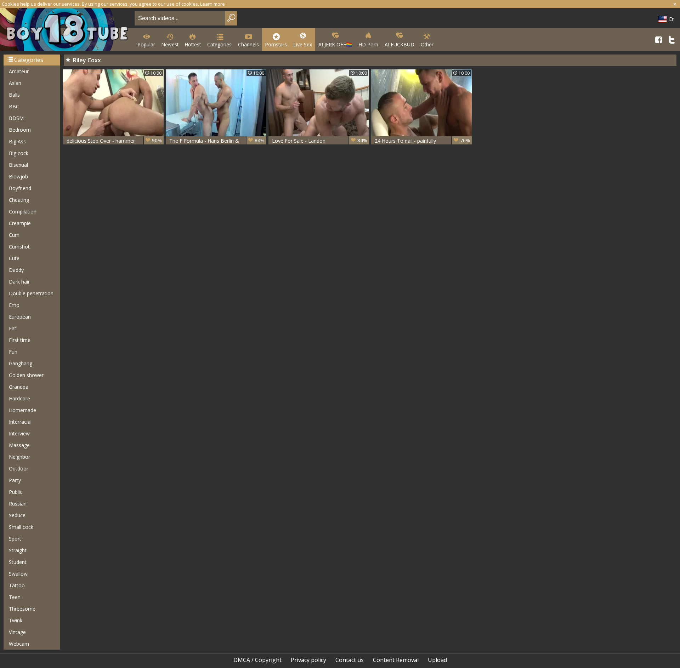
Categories (219, 44)
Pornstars (276, 44)
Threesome (22, 608)
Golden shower (26, 375)
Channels (248, 44)
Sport (15, 538)
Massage (19, 445)
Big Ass (17, 141)
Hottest (193, 44)
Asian (15, 83)
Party (15, 480)
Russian (18, 503)
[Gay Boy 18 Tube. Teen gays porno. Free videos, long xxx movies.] (66, 30)
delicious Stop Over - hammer (114, 140)
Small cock (21, 527)
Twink (15, 620)
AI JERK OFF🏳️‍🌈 (335, 44)
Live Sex (302, 44)
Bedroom (20, 129)
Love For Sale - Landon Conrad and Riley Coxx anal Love (319, 140)
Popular (146, 44)
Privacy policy (308, 660)
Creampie (20, 223)
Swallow (18, 573)
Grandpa (18, 386)
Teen (15, 597)
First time (19, 340)
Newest (170, 44)
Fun (13, 351)
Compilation (22, 211)
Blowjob (18, 176)
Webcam (19, 643)
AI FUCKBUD (399, 44)
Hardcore (19, 398)
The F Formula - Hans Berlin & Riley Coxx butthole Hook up (217, 140)
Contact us (349, 660)
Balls (14, 94)
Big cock (18, 153)
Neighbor (19, 456)
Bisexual (18, 164)
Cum (14, 235)
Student (18, 562)
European (20, 316)
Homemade (22, 410)
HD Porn (368, 44)
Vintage (17, 632)
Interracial (20, 421)
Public (15, 492)
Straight (18, 550)
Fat (12, 328)
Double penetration (31, 293)
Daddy (16, 270)
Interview (19, 433)
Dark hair (19, 281)
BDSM (16, 118)
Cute (14, 258)
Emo (14, 305)
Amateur (19, 71)
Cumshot (19, 246)
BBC (14, 106)
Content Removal (396, 660)
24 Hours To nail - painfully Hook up (422, 140)
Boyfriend (20, 188)
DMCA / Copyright (257, 660)
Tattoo (17, 585)
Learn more (212, 4)
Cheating (19, 199)
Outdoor (18, 468)
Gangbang (20, 363)
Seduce (17, 515)
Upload (437, 660)
